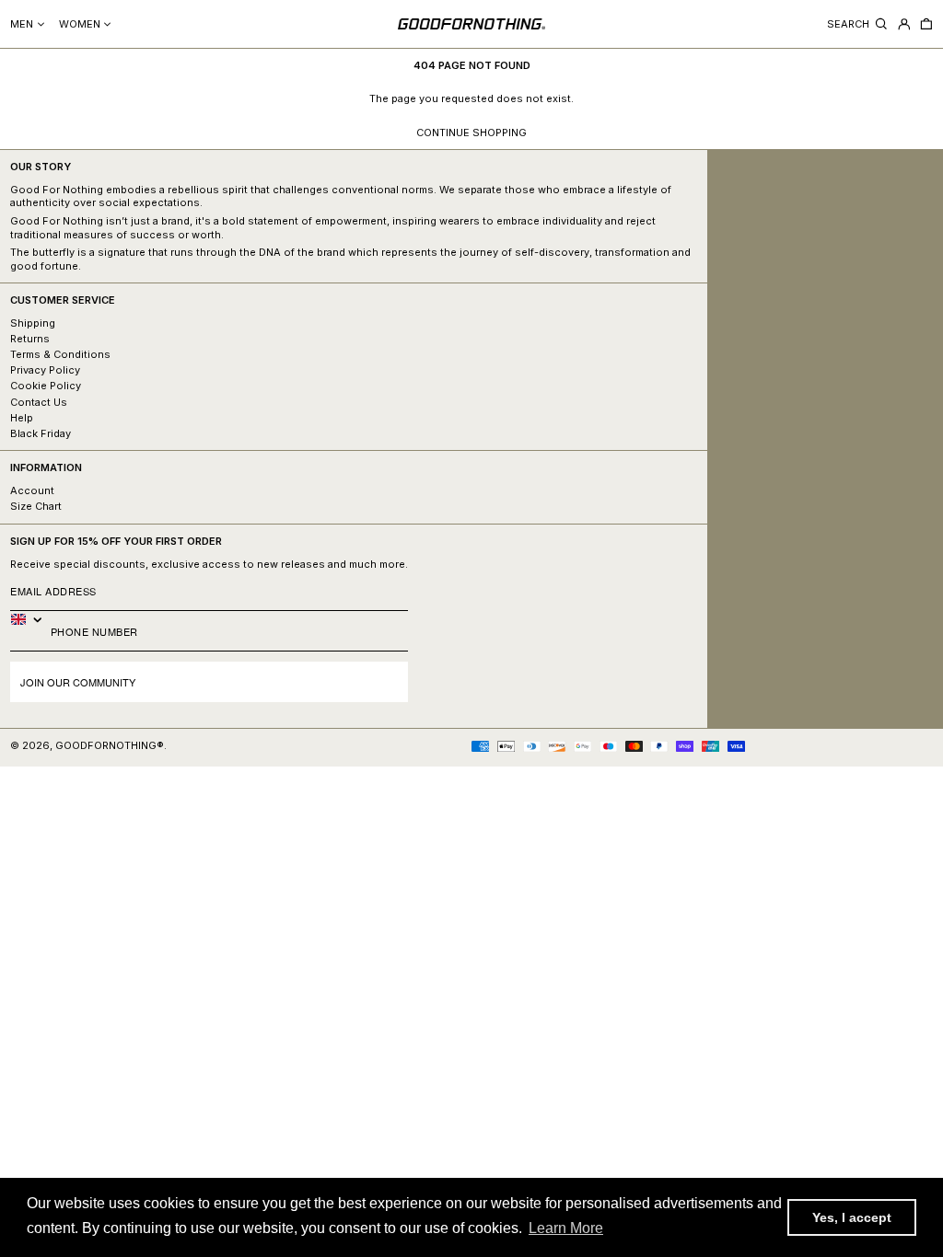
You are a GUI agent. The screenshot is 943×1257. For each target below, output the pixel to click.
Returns (30, 338)
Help (21, 417)
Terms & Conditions (60, 354)
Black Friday (40, 433)
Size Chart (36, 506)
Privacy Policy (45, 369)
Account (32, 490)
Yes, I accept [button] (851, 1217)
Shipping (32, 323)
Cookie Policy (45, 385)
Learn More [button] (566, 1228)
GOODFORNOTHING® (109, 745)
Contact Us (38, 402)
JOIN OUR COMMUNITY (77, 682)
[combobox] (30, 619)
